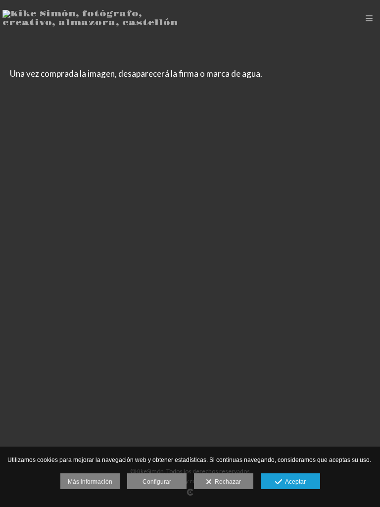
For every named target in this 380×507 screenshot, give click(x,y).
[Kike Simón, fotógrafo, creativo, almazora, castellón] (96, 18)
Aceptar (294, 481)
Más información (90, 481)
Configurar (156, 481)
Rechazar (226, 481)
